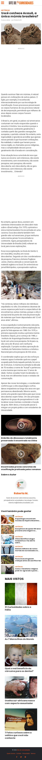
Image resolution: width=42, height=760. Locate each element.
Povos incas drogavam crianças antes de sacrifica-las (28, 560)
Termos (33, 753)
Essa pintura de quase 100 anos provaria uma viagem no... (28, 530)
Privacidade (26, 753)
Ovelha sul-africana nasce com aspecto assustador (20, 702)
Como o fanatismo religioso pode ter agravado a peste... (27, 570)
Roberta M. (18, 20)
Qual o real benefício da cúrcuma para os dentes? (19, 670)
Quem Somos (11, 753)
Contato (18, 753)
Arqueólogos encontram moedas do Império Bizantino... (27, 520)
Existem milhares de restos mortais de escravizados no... (27, 550)
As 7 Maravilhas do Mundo (19, 639)
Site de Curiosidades (23, 750)
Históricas (5, 10)
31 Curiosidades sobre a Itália (18, 608)
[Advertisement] (21, 71)
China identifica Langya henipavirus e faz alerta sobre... (25, 541)
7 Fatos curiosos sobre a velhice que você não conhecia (18, 735)
